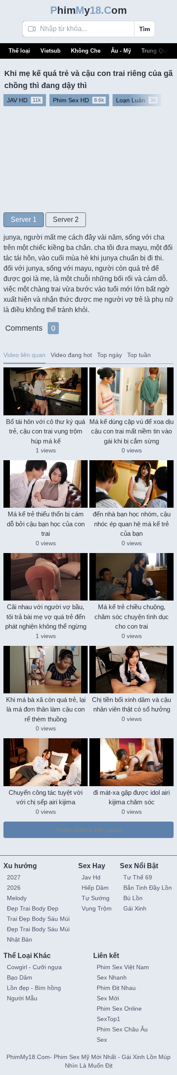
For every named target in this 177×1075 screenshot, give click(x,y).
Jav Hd (91, 877)
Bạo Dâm (19, 977)
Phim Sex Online (119, 1008)
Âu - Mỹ (121, 50)
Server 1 (24, 219)
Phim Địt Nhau (116, 987)
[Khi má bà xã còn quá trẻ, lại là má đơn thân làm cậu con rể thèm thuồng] (45, 669)
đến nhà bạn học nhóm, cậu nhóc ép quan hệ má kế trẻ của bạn (132, 523)
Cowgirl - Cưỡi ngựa (34, 967)
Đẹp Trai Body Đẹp (32, 908)
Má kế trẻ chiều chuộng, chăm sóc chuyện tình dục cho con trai (132, 616)
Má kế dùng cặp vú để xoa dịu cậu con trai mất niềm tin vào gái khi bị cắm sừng (131, 431)
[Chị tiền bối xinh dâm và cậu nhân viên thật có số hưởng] (131, 669)
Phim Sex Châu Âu (122, 1029)
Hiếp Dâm (95, 887)
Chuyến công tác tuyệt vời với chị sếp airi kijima (45, 797)
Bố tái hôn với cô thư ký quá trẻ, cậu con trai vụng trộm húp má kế (45, 431)
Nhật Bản (19, 939)
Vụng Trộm (97, 908)
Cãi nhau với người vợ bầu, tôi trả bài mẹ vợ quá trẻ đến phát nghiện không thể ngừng (45, 616)
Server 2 (66, 219)
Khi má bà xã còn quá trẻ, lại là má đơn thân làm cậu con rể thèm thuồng (45, 709)
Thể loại (19, 50)
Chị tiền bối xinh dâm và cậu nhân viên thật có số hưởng (131, 704)
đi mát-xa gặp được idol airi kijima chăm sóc (131, 797)
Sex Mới (108, 998)
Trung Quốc (157, 50)
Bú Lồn (133, 898)
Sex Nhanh (112, 977)
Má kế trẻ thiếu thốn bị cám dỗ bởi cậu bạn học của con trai (46, 523)
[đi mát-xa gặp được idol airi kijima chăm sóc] (131, 762)
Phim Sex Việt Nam (123, 967)
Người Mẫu (22, 998)
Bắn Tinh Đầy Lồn (147, 887)
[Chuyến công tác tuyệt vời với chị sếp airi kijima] (45, 762)
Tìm (144, 28)
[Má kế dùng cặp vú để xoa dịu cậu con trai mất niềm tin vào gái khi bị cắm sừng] (131, 391)
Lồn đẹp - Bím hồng (34, 987)
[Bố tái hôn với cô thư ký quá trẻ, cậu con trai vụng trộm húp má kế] (45, 391)
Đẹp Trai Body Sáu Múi (38, 929)
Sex (102, 1039)
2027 (14, 877)
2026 (14, 887)
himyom (88, 10)
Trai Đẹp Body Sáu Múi (38, 918)
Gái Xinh (134, 908)
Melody (17, 898)
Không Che (86, 50)
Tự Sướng (96, 898)
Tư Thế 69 (137, 877)
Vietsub (50, 50)
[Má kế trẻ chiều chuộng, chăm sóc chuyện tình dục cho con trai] (131, 577)
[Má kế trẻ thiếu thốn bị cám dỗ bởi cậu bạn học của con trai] (45, 484)
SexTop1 (108, 1018)
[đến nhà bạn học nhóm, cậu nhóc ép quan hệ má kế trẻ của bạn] (131, 484)
